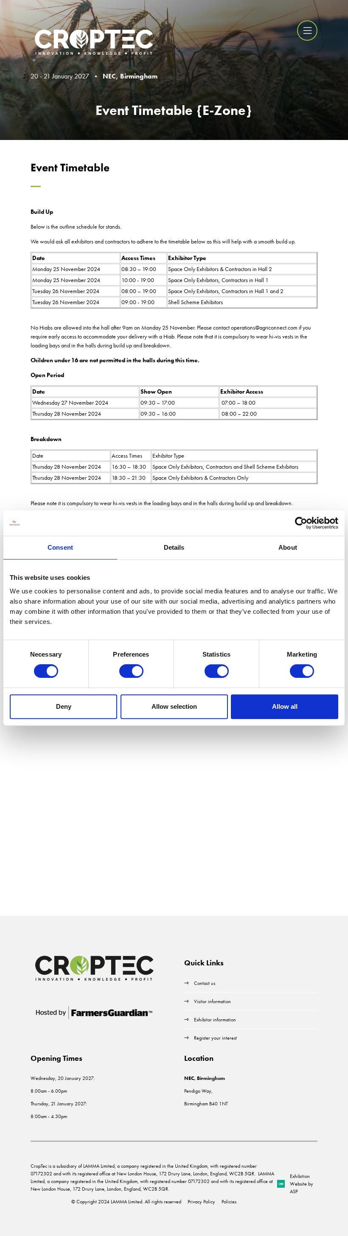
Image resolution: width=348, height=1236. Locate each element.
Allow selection (174, 706)
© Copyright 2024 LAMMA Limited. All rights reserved (126, 1201)
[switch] (131, 671)
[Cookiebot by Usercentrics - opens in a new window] (301, 523)
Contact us (204, 983)
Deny (63, 706)
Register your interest (216, 1038)
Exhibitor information (215, 1019)
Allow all (284, 706)
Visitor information (212, 1001)
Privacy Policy (201, 1201)
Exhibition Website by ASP (301, 1184)
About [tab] (287, 547)
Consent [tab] (60, 547)
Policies (229, 1201)
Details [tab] (174, 547)
